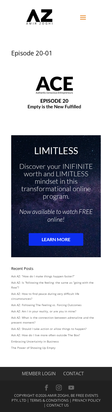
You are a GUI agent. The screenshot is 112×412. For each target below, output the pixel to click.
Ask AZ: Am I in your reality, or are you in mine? (43, 311)
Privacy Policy (86, 400)
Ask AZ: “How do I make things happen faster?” (42, 276)
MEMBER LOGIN (39, 373)
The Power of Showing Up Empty (33, 348)
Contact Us (58, 405)
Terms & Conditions (49, 400)
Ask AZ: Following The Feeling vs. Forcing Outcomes (46, 305)
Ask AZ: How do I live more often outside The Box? (45, 335)
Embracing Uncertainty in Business (35, 341)
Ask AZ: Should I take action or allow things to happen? (48, 329)
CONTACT (73, 373)
